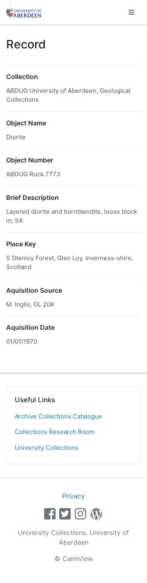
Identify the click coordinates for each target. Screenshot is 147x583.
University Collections (46, 447)
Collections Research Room (55, 432)
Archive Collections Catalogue (58, 416)
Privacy (73, 496)
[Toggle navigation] (131, 12)
